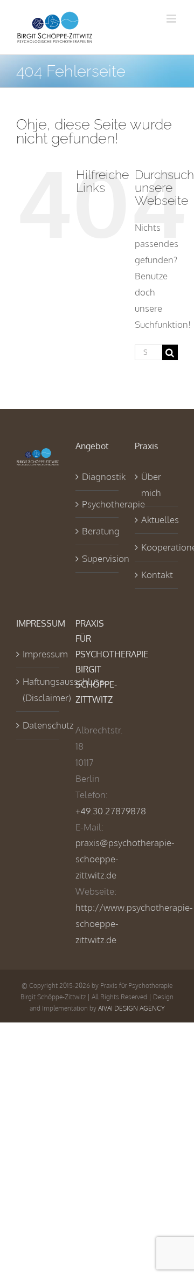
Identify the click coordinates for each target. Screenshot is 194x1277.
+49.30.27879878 (110, 810)
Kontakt (156, 574)
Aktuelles (156, 519)
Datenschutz (38, 725)
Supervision (97, 558)
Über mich (151, 484)
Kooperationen (156, 547)
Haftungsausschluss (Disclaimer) (38, 689)
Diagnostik (97, 476)
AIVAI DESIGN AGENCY (131, 1008)
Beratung (97, 531)
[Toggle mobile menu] (172, 18)
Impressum (38, 654)
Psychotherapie (97, 504)
